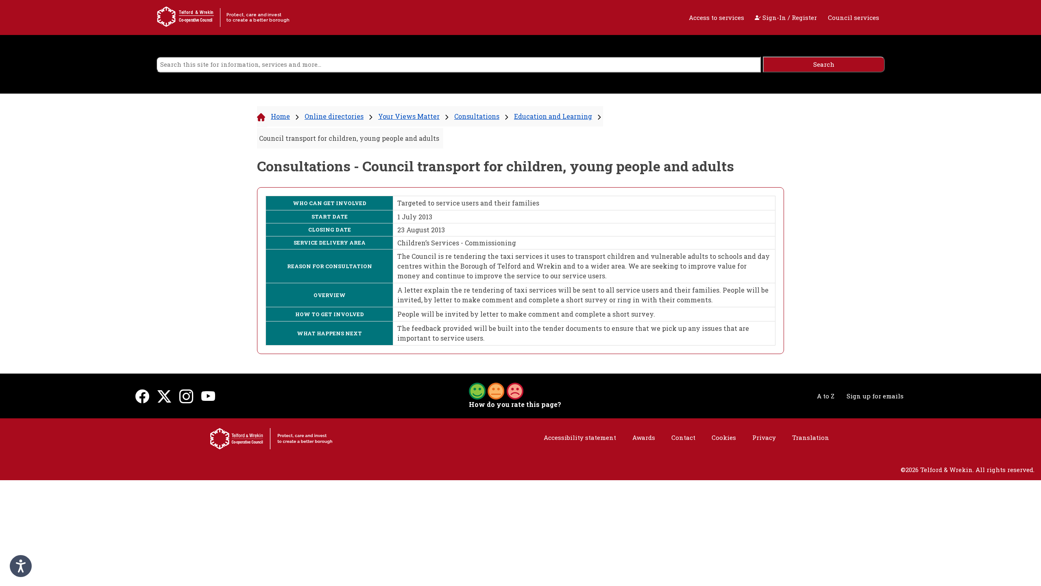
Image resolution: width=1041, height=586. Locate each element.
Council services (853, 17)
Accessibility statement (580, 437)
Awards (643, 437)
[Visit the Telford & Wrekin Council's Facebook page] (142, 395)
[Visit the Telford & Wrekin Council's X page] (164, 395)
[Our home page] (271, 438)
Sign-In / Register (789, 17)
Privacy (764, 437)
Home (280, 116)
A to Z (825, 396)
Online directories (334, 116)
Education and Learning (553, 116)
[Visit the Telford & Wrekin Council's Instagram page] (186, 395)
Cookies (724, 437)
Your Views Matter (409, 116)
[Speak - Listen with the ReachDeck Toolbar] (21, 566)
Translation (810, 437)
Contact (683, 437)
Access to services (716, 17)
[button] (496, 390)
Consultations (476, 116)
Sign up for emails (875, 396)
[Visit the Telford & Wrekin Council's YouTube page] (208, 395)
